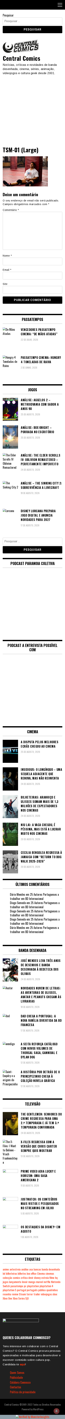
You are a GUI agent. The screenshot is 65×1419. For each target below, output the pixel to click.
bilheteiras (11, 1273)
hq (56, 1278)
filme (51, 1278)
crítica (24, 1278)
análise (25, 1269)
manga (31, 1282)
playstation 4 (46, 1286)
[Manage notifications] (56, 1411)
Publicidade (16, 1377)
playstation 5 (9, 1290)
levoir (25, 1282)
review (15, 1294)
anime (6, 1269)
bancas (37, 1269)
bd (4, 1273)
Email (7, 269)
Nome (7, 255)
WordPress (38, 1409)
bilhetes (22, 1273)
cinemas (50, 1273)
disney (37, 1278)
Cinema (41, 1273)
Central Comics (21, 58)
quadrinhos (52, 1290)
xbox (55, 1294)
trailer (37, 1294)
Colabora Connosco (20, 1382)
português (32, 1290)
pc (25, 1286)
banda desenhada (51, 1269)
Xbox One (7, 1298)
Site (5, 283)
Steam (22, 1294)
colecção (7, 1278)
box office (31, 1273)
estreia (45, 1278)
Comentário (11, 210)
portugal (21, 1290)
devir (30, 1278)
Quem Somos (17, 1372)
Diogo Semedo (18, 903)
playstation (33, 1286)
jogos (5, 1282)
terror (30, 1294)
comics (16, 1278)
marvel (39, 1282)
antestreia (15, 1269)
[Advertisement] (32, 109)
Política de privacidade (22, 1392)
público (42, 1290)
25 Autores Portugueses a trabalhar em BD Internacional (34, 896)
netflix (47, 1282)
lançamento (15, 1282)
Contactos (15, 1387)
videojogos (46, 1294)
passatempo (16, 1286)
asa (31, 1269)
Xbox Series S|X (21, 1298)
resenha (7, 1294)
